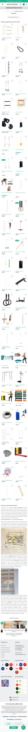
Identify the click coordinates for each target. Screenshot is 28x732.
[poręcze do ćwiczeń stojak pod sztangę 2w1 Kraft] (21, 300)
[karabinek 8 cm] (21, 49)
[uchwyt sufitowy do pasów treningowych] (7, 453)
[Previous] (1, 630)
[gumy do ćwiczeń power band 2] (21, 357)
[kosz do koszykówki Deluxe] (21, 377)
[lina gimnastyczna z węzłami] (21, 184)
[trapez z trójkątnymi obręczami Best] (7, 141)
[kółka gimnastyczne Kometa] (7, 85)
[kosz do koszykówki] (21, 104)
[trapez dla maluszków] (21, 472)
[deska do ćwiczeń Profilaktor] (21, 244)
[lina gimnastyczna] (7, 67)
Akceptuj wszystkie (13, 728)
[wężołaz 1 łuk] (7, 49)
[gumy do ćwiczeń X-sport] (21, 395)
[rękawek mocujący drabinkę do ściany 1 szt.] (7, 29)
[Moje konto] (26, 4)
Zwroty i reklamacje (5, 647)
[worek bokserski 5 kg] (21, 123)
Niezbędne (5, 716)
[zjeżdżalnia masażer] (21, 491)
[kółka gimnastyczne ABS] (7, 300)
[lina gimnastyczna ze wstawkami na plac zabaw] (7, 338)
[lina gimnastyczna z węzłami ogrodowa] (7, 206)
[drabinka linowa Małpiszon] (7, 225)
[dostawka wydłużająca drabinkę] (7, 104)
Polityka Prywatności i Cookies (6, 652)
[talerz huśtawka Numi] (7, 319)
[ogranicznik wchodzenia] (21, 141)
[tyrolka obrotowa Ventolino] (21, 225)
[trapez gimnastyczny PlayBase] (7, 377)
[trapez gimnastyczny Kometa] (21, 85)
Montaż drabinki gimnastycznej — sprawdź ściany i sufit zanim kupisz (14, 631)
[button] (20, 724)
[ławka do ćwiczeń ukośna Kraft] (21, 281)
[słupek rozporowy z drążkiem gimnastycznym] (21, 319)
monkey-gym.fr (15, 699)
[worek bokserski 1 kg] (21, 414)
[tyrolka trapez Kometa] (21, 338)
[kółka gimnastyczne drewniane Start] (7, 163)
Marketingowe (23, 716)
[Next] (26, 630)
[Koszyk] (24, 4)
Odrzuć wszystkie (8, 724)
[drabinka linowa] (21, 29)
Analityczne (14, 716)
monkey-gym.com (15, 697)
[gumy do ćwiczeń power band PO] (7, 395)
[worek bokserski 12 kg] (21, 163)
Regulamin (3, 645)
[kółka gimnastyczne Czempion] (7, 281)
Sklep (12, 11)
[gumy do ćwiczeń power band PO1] (21, 453)
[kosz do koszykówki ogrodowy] (7, 472)
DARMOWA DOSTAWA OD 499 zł (14, 7)
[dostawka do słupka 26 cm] (7, 263)
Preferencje (11, 719)
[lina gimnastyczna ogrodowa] (7, 491)
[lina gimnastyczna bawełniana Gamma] (7, 414)
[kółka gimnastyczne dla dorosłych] (21, 206)
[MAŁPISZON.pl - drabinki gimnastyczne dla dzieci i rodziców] (12, 4)
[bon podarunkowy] (7, 357)
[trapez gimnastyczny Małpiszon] (21, 434)
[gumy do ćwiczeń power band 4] (7, 184)
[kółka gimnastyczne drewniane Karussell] (7, 244)
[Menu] (2, 4)
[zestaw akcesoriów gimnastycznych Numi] (7, 434)
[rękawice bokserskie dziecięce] (7, 123)
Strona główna (8, 11)
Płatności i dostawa (5, 649)
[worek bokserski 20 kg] (21, 263)
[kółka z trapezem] (21, 67)
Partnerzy (18, 719)
